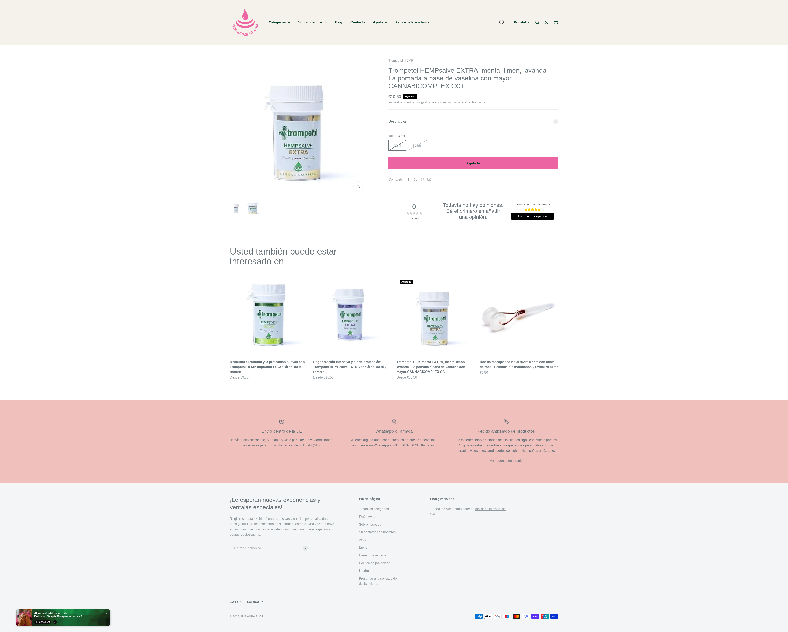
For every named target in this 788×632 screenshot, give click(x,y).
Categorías (277, 22)
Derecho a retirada (372, 555)
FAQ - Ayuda (368, 516)
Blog (338, 22)
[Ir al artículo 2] (252, 209)
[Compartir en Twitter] (415, 179)
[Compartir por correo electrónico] (429, 179)
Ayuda (378, 22)
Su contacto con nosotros (377, 532)
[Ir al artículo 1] (236, 209)
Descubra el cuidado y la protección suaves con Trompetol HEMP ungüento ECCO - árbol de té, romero (267, 367)
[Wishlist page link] (501, 22)
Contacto (357, 22)
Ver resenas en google (506, 460)
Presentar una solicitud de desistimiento (378, 581)
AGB (362, 540)
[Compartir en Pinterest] (422, 179)
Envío (363, 547)
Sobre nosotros (310, 22)
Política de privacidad (374, 563)
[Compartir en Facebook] (408, 179)
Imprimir (365, 570)
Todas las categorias (374, 509)
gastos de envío (431, 102)
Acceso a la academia (412, 22)
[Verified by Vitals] (55, 622)
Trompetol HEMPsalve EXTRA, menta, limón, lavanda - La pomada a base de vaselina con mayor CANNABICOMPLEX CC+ (431, 367)
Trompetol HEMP (400, 60)
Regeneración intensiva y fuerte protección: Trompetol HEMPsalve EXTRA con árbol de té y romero (349, 367)
